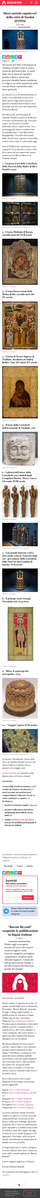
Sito (11, 1090)
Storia (19, 938)
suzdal (30, 866)
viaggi (19, 866)
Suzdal (15, 95)
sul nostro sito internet (22, 820)
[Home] (4, 3)
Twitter (17, 61)
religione (8, 866)
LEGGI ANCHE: (9, 773)
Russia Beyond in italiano (23, 1021)
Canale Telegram (22, 1090)
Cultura (20, 25)
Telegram (32, 805)
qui (10, 815)
